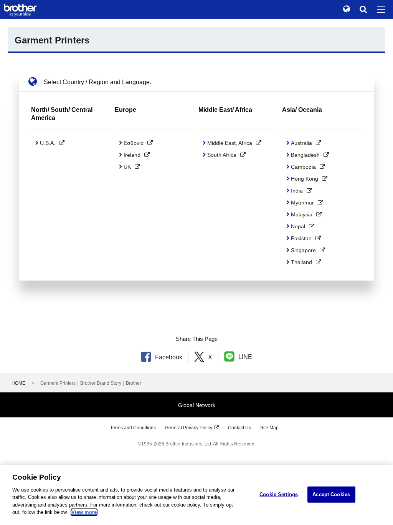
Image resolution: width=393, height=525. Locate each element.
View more (84, 512)
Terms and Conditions (133, 427)
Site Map (269, 427)
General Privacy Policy (188, 427)
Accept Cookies (331, 494)
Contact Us (239, 427)
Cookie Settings (278, 494)
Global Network (196, 405)
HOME (18, 383)
